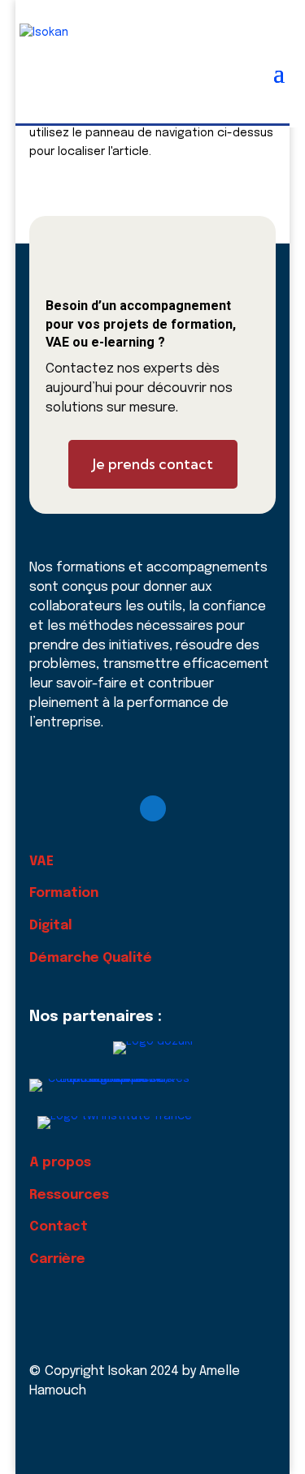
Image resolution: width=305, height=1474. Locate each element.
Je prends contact (153, 464)
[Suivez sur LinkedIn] (153, 808)
